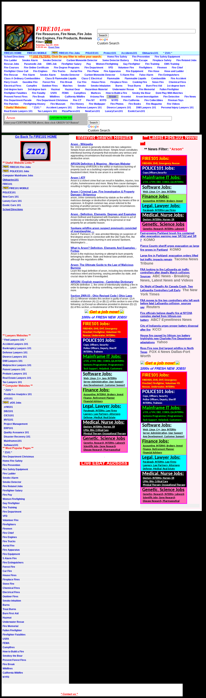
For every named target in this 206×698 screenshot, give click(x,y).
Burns (119, 85)
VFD (110, 67)
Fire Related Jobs (186, 60)
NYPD (114, 100)
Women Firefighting (107, 64)
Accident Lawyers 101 (59, 107)
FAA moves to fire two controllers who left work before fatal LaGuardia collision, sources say (169, 304)
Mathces (96, 93)
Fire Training (152, 64)
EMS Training (171, 64)
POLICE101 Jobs (19, 171)
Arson (112, 96)
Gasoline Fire (30, 82)
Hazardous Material (96, 89)
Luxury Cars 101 (12, 201)
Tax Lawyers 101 (47, 111)
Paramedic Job (32, 64)
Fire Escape (141, 60)
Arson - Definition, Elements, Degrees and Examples (103, 214)
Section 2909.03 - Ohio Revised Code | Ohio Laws (101, 295)
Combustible (158, 78)
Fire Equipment (134, 71)
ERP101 (8, 428)
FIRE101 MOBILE (37, 53)
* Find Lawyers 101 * (14, 339)
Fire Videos (173, 104)
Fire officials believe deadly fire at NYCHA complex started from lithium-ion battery (166, 316)
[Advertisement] (75, 14)
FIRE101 (7, 184)
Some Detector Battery (115, 60)
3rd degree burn (37, 89)
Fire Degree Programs (66, 67)
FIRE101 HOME (13, 53)
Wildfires (55, 96)
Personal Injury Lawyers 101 (177, 107)
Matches (68, 85)
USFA (53, 93)
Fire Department (93, 67)
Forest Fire (49, 82)
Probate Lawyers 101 (15, 373)
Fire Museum (57, 104)
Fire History (77, 104)
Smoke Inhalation (100, 85)
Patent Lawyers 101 (14, 369)
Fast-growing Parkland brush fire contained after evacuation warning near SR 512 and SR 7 (168, 237)
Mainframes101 (12, 441)
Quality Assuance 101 (16, 432)
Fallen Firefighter (169, 89)
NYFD (103, 100)
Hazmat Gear (72, 89)
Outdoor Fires (50, 85)
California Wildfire (75, 96)
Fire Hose (153, 71)
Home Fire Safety (117, 56)
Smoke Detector (52, 60)
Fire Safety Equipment (167, 56)
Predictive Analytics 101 (17, 394)
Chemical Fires (177, 82)
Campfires (80, 93)
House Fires (98, 82)
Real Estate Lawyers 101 (18, 111)
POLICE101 (92, 53)
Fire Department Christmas (52, 100)
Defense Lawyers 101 (89, 107)
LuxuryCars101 (114, 111)
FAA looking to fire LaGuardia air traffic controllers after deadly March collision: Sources (165, 273)
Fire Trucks (59, 71)
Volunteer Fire (126, 67)
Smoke (82, 85)
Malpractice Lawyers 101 (17, 365)
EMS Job (51, 64)
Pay (89, 64)
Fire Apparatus (112, 71)
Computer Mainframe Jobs (18, 175)
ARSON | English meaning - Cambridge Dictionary (102, 281)
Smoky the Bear (141, 93)
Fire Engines (40, 71)
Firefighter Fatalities (15, 93)
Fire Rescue (11, 74)
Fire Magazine (154, 104)
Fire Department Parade (18, 100)
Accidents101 (129, 53)
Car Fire (82, 82)
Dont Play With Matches (169, 93)
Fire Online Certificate (36, 67)
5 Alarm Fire (127, 74)
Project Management (15, 424)
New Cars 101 (11, 196)
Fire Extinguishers (168, 74)
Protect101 (110, 53)
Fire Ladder (10, 60)
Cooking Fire (140, 82)
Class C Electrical (91, 78)
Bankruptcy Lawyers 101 (17, 348)
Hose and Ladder (174, 71)
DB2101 (8, 411)
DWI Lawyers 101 (146, 107)
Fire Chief (177, 67)
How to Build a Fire (116, 93)
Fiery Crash (11, 82)
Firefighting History (34, 104)
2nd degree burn (13, 89)
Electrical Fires (12, 85)
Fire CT (77, 100)
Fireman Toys (175, 100)
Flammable (113, 78)
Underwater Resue (123, 89)
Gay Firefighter (131, 64)
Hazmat (55, 89)
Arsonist (126, 96)
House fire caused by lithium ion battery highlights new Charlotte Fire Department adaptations (166, 339)
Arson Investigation (147, 96)
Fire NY (90, 100)
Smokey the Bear (13, 655)
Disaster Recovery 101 (16, 436)
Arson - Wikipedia (82, 144)
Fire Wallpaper (97, 104)
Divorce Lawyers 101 (119, 107)
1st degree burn (176, 85)
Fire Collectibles (153, 100)
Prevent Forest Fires (16, 96)
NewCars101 (92, 111)
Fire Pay (7, 494)
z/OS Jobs (15, 402)
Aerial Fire (76, 71)
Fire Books (135, 104)
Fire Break (66, 82)
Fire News (190, 96)
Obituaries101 (150, 53)
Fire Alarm (29, 74)
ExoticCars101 (136, 111)
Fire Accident (178, 78)
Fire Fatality (38, 93)
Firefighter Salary (71, 64)
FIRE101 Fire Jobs (69, 53)
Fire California (131, 100)
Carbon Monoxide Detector (82, 60)
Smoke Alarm (30, 60)
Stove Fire (158, 82)
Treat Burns (134, 85)
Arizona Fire (97, 96)
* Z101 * (167, 53)
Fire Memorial (147, 89)
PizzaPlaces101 (71, 111)
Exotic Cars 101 (12, 205)
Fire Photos (117, 104)
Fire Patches (11, 104)
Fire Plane (93, 71)
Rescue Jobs (11, 64)
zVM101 (8, 407)
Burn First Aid (154, 85)
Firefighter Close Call (16, 71)
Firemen (162, 67)
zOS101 (8, 398)
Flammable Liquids (135, 78)
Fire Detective (171, 96)
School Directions (14, 56)
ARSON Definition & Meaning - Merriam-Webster (100, 163)
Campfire (31, 85)
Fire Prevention (141, 56)
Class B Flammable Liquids (60, 78)
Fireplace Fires (119, 82)
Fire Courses (11, 67)
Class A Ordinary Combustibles (22, 78)
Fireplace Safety (162, 60)
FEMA (65, 93)
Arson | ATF (78, 177)
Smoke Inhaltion (12, 600)
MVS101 (8, 419)
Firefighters (145, 67)
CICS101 (8, 415)
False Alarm (146, 74)
